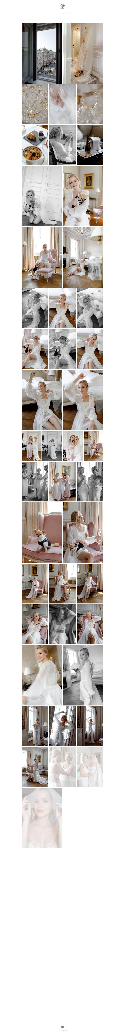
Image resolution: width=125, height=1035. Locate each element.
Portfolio (55, 13)
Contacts (70, 13)
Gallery (62, 13)
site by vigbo (62, 1031)
